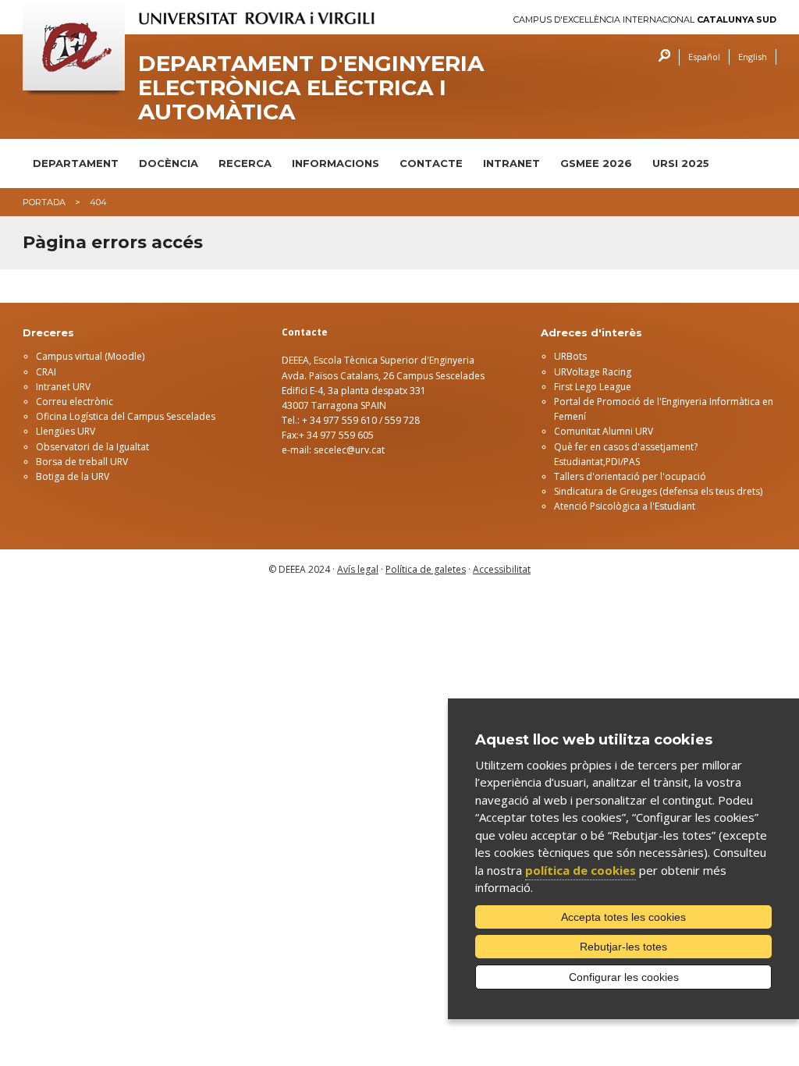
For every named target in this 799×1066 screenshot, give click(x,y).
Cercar (660, 57)
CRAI (46, 371)
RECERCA (245, 163)
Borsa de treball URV (82, 461)
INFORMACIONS (335, 163)
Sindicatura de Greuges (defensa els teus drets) (658, 491)
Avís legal (357, 569)
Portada (44, 202)
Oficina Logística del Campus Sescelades (125, 416)
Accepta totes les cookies (623, 917)
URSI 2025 (680, 163)
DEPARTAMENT (76, 163)
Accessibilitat (502, 569)
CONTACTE (431, 163)
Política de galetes (425, 569)
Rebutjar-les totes (623, 946)
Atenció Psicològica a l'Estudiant (624, 506)
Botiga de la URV (72, 476)
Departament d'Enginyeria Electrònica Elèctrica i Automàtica (311, 87)
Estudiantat (578, 461)
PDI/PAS (622, 461)
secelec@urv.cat (349, 450)
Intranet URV (63, 386)
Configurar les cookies (624, 977)
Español (704, 56)
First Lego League (592, 386)
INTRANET (511, 163)
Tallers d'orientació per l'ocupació (630, 476)
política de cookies (580, 870)
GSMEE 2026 (596, 163)
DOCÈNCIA (168, 163)
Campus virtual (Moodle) (90, 356)
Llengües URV (65, 431)
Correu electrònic (74, 401)
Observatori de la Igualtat (92, 446)
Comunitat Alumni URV (603, 431)
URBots (570, 356)
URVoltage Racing (592, 371)
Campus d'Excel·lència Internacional (644, 20)
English (752, 56)
